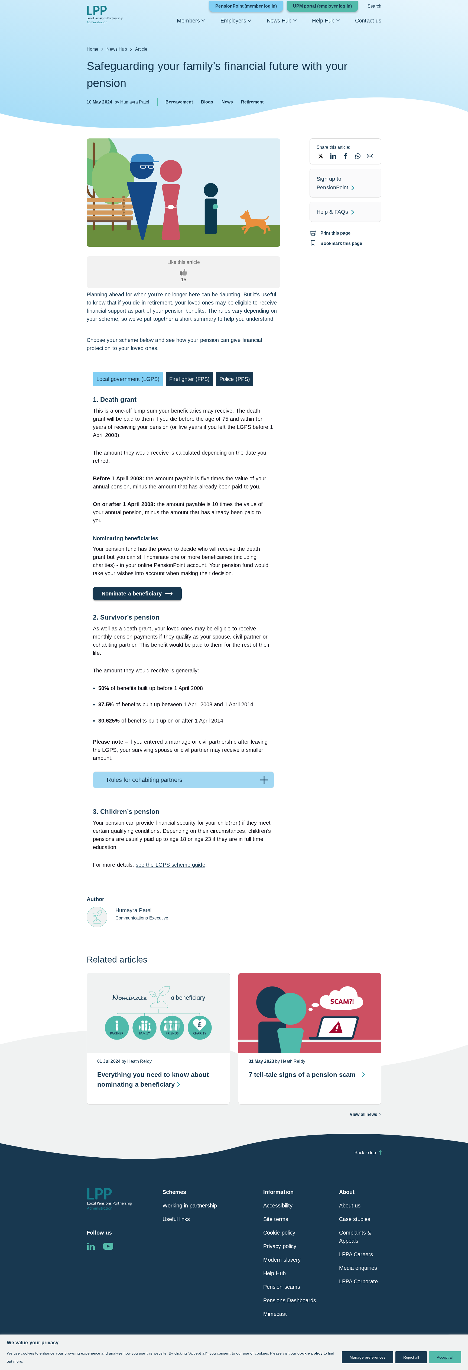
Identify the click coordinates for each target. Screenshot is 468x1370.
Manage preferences (367, 1357)
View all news (363, 1114)
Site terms (275, 1219)
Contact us (368, 21)
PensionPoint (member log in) (249, 8)
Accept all (445, 1357)
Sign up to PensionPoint (341, 184)
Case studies (354, 1219)
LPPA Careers (356, 1254)
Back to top (365, 1152)
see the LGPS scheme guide (170, 865)
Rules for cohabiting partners (144, 779)
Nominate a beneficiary (132, 594)
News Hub (279, 21)
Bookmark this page (341, 243)
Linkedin (91, 1246)
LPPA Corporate (358, 1281)
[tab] (128, 379)
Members (188, 21)
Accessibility (277, 1206)
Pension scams (281, 1287)
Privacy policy (279, 1246)
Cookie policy (279, 1233)
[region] (234, 1352)
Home (92, 49)
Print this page (335, 233)
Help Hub (323, 21)
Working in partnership (189, 1206)
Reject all (411, 1357)
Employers (233, 21)
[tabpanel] (183, 629)
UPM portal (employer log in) (325, 8)
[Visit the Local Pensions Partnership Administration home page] (109, 1199)
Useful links (176, 1219)
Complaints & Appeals (355, 1237)
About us (349, 1206)
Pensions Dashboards (289, 1300)
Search (374, 6)
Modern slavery (282, 1260)
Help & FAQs (332, 212)
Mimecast (275, 1314)
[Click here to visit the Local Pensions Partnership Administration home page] (105, 14)
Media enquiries (358, 1268)
